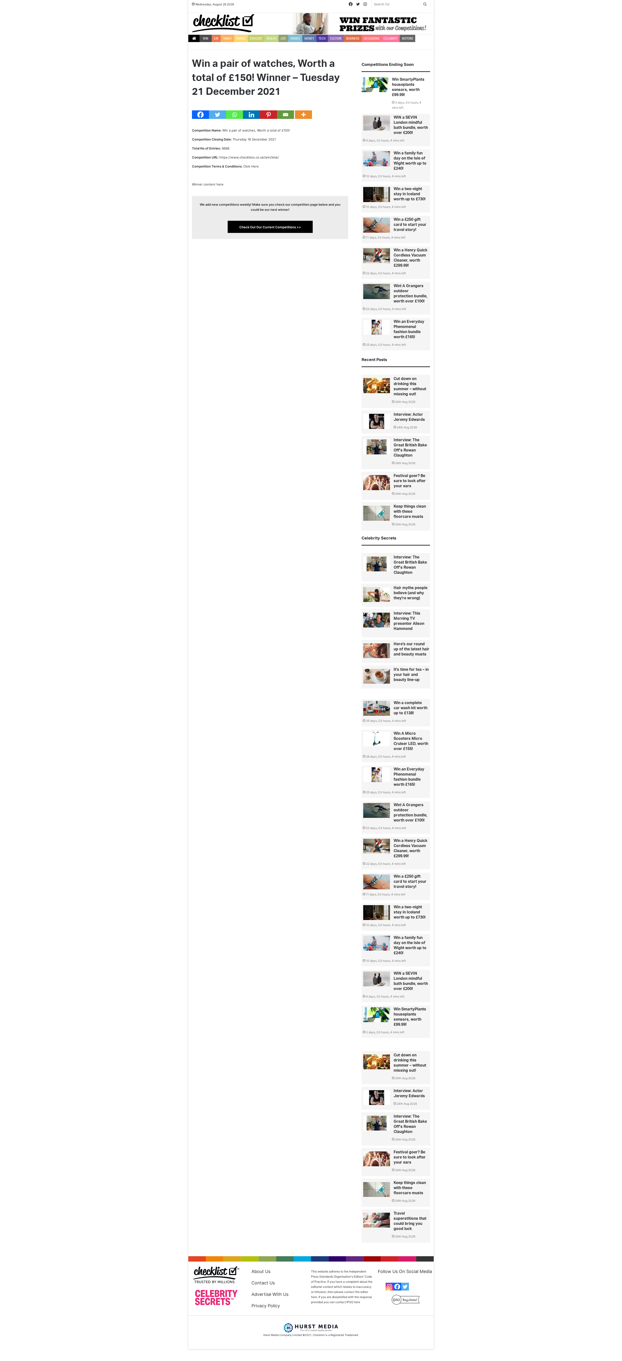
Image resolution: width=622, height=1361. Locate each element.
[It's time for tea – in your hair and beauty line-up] (376, 676)
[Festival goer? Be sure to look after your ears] (376, 482)
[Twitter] (217, 114)
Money (309, 38)
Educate (256, 38)
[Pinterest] (268, 114)
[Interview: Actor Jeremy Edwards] (376, 421)
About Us (260, 1271)
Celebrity (390, 38)
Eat (216, 38)
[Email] (285, 114)
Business (352, 38)
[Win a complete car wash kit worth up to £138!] (376, 708)
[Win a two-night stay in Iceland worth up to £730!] (376, 194)
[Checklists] (223, 23)
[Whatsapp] (234, 114)
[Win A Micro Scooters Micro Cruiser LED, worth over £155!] (376, 739)
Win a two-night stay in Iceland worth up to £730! (409, 194)
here (357, 1302)
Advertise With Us (269, 1294)
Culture (336, 38)
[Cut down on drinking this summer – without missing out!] (376, 385)
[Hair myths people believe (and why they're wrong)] (376, 594)
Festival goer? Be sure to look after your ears (410, 481)
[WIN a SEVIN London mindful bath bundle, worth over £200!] (376, 123)
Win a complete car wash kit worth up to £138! (410, 708)
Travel (241, 38)
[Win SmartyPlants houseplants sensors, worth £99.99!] (375, 84)
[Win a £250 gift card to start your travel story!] (376, 225)
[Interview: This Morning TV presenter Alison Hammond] (376, 620)
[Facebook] (200, 114)
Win (205, 38)
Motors (407, 38)
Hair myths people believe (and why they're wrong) (410, 593)
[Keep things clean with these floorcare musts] (376, 513)
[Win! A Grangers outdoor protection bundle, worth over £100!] (376, 291)
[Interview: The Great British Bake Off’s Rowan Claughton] (376, 446)
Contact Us (263, 1282)
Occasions (371, 38)
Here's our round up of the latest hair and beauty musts (411, 649)
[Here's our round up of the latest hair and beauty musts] (376, 650)
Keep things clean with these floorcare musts (410, 511)
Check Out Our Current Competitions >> (270, 227)
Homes (295, 38)
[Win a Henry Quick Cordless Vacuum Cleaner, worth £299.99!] (376, 255)
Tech (322, 38)
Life (283, 38)
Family (227, 38)
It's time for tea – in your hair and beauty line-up (411, 675)
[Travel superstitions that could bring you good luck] (376, 1220)
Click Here (251, 166)
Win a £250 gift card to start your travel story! (410, 225)
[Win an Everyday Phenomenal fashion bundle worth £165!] (376, 327)
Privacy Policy (265, 1305)
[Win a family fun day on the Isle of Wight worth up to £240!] (376, 158)
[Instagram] (389, 1286)
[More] (303, 114)
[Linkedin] (251, 114)
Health (271, 38)
